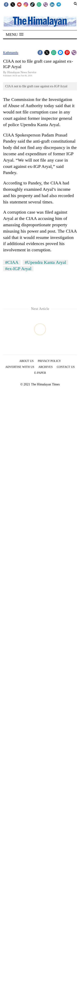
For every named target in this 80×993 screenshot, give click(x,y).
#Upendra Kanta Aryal (45, 262)
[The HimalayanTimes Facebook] (6, 4)
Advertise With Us (19, 366)
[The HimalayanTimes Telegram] (58, 4)
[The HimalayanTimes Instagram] (26, 4)
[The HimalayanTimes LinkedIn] (52, 4)
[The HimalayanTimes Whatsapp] (39, 4)
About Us (26, 361)
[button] (14, 34)
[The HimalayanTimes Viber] (45, 4)
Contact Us (66, 366)
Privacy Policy (49, 361)
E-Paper (40, 372)
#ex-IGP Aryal (18, 268)
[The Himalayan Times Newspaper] (40, 21)
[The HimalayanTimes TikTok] (32, 4)
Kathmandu (10, 52)
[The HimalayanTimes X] (12, 4)
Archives (45, 366)
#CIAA (11, 262)
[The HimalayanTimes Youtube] (19, 4)
